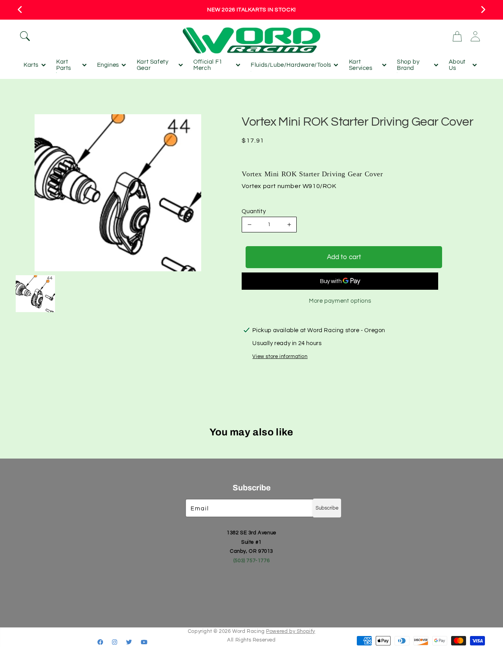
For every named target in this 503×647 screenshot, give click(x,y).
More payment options (340, 301)
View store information (279, 356)
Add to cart (344, 257)
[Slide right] (482, 10)
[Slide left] (20, 10)
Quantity (254, 211)
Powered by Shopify (290, 631)
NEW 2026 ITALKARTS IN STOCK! (251, 10)
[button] (97, 36)
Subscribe (327, 508)
